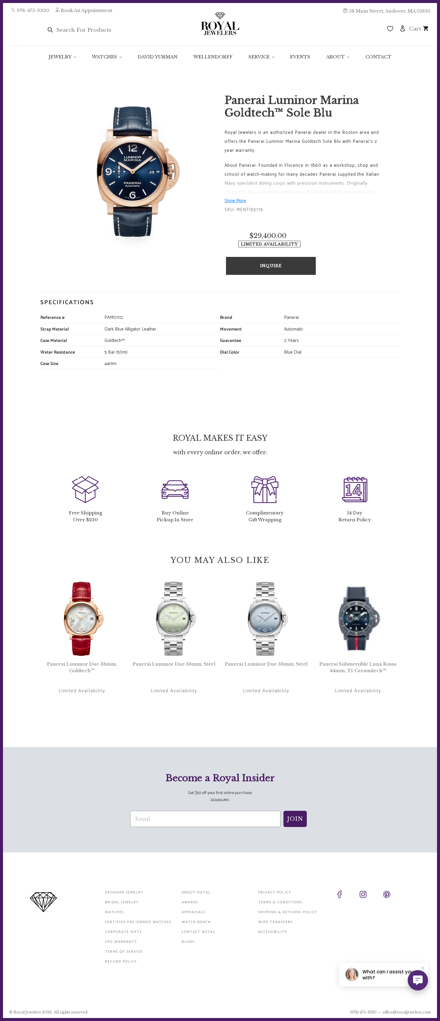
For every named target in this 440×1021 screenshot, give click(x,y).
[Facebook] (346, 895)
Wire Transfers (275, 922)
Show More (235, 200)
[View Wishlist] (390, 29)
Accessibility (272, 932)
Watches (114, 912)
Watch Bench (196, 922)
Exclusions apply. (220, 799)
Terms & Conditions (280, 902)
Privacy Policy (274, 892)
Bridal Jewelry (122, 902)
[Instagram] (370, 895)
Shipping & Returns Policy (287, 912)
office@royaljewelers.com (407, 1012)
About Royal (196, 892)
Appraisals (193, 912)
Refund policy (121, 961)
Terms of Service (124, 952)
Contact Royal (199, 932)
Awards (190, 902)
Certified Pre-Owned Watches (138, 922)
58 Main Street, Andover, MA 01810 (389, 11)
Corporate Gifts (123, 932)
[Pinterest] (393, 895)
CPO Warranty (121, 942)
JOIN (295, 819)
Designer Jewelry (124, 892)
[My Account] (403, 28)
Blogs (188, 942)
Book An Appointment (86, 10)
